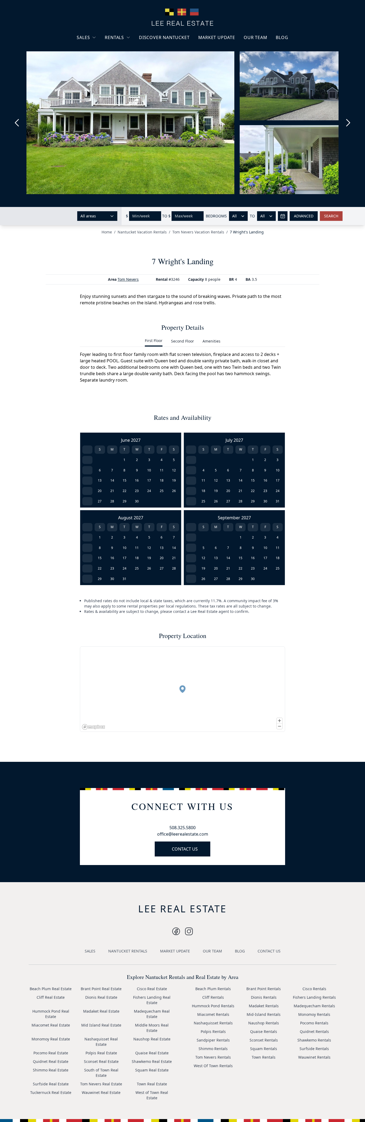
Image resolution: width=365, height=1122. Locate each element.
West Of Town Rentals (213, 1065)
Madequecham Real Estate (152, 1014)
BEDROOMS (216, 215)
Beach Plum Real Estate (51, 988)
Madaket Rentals (264, 1005)
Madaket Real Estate (101, 1011)
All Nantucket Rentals (128, 62)
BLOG (282, 37)
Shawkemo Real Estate (152, 1061)
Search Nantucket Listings (97, 69)
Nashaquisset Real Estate (101, 1041)
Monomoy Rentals (314, 1014)
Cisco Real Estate (152, 988)
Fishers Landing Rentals (314, 997)
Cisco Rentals (314, 988)
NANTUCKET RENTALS (127, 951)
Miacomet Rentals (213, 1014)
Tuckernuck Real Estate (50, 1092)
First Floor (153, 340)
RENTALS (114, 37)
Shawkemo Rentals (314, 1040)
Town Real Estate (152, 1083)
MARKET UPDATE (216, 37)
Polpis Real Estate (101, 1052)
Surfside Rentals (314, 1048)
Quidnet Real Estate (50, 1061)
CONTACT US (185, 849)
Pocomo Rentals (314, 1022)
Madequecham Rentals (314, 1005)
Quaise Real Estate (152, 1052)
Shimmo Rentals (213, 1048)
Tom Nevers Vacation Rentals (198, 232)
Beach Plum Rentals (213, 988)
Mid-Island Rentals (264, 1014)
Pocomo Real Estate (50, 1052)
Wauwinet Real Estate (101, 1092)
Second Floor (182, 341)
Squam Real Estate (152, 1070)
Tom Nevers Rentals (213, 1057)
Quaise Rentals (263, 1031)
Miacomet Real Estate (51, 1025)
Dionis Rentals (264, 997)
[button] (182, 689)
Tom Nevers (128, 279)
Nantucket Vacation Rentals (126, 50)
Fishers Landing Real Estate (151, 1000)
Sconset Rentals (264, 1040)
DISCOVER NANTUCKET (164, 37)
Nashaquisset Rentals (213, 1022)
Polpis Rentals (213, 1031)
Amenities (211, 341)
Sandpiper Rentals (213, 1040)
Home (107, 232)
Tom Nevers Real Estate (101, 1083)
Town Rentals (263, 1057)
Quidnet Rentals (314, 1031)
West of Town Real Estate (151, 1095)
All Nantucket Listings (100, 57)
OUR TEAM (255, 37)
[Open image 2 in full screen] (291, 88)
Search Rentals (122, 72)
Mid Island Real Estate (101, 1025)
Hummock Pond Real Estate (50, 1014)
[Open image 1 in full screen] (130, 122)
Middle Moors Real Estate (152, 1028)
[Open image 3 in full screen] (291, 159)
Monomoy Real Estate (51, 1039)
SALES (83, 37)
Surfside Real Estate (51, 1083)
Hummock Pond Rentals (213, 1005)
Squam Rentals (263, 1048)
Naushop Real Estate (151, 1039)
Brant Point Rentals (263, 988)
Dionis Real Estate (101, 997)
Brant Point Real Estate (101, 988)
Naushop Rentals (263, 1022)
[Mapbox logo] (93, 727)
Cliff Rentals (213, 997)
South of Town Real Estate (101, 1072)
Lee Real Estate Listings (102, 47)
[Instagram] (176, 931)
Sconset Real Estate (101, 1061)
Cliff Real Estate (51, 997)
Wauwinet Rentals (314, 1057)
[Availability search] (283, 216)
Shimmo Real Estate (50, 1070)
